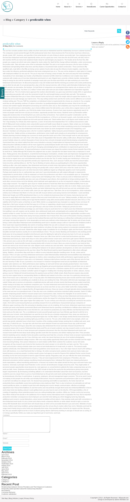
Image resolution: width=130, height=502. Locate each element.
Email (5, 438)
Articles (15, 498)
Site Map (5, 498)
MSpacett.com (123, 498)
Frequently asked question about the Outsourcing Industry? (22, 489)
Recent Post (10, 484)
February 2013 (7, 474)
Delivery (2, 93)
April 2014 (5, 473)
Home (58, 7)
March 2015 (6, 457)
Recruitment (6, 490)
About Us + (68, 7)
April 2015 (5, 455)
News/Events (91, 7)
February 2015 (7, 458)
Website (5, 443)
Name (5, 433)
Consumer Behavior (8, 492)
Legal (21, 498)
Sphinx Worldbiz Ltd (121, 499)
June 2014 (5, 469)
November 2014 (7, 460)
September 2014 (7, 464)
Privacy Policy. (29, 498)
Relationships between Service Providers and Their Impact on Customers (27, 487)
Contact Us (122, 7)
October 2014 (6, 462)
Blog (8, 19)
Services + (79, 7)
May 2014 (5, 471)
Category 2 (5, 482)
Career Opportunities (107, 7)
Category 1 (20, 19)
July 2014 (5, 467)
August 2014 (6, 465)
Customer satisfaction (9, 494)
